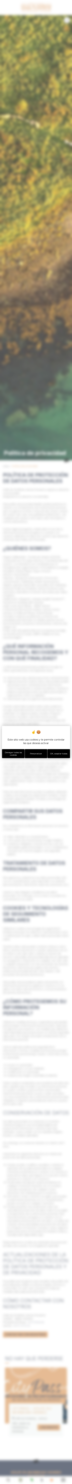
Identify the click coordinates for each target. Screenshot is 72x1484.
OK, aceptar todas (58, 753)
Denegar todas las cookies (13, 753)
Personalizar (36, 753)
